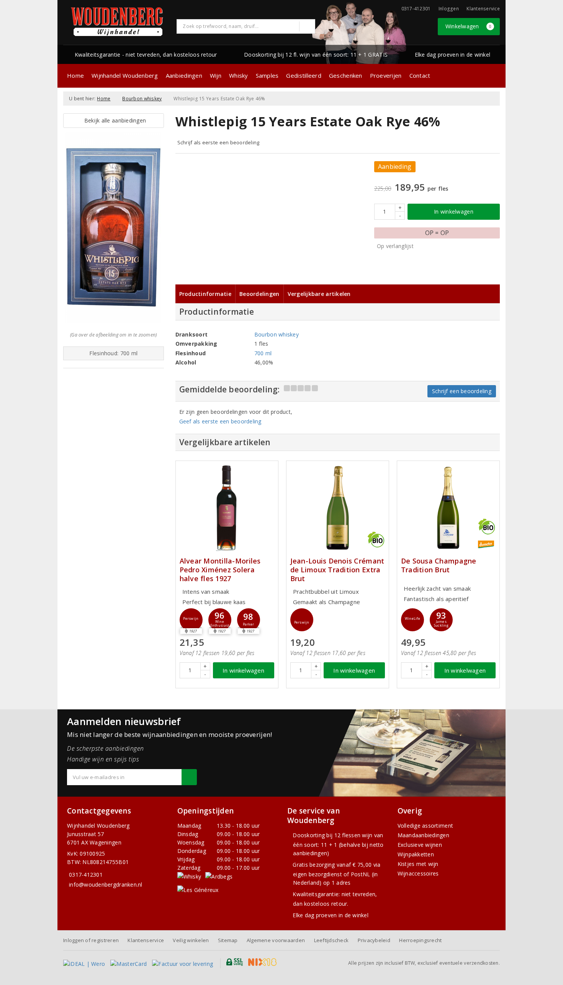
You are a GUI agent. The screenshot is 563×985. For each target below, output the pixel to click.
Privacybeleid (374, 940)
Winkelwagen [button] (468, 26)
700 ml (263, 353)
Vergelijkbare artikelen (319, 293)
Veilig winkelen (191, 940)
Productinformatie (205, 293)
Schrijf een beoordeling (461, 391)
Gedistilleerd (303, 75)
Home (75, 75)
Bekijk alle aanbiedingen (113, 120)
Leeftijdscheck (331, 940)
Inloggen (449, 8)
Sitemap (228, 940)
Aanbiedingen (184, 75)
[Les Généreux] (198, 889)
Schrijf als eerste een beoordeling (218, 142)
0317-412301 (86, 874)
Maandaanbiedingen (424, 835)
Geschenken (345, 75)
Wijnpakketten (416, 854)
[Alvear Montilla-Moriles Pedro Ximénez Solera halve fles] (227, 508)
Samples (267, 75)
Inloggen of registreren (91, 940)
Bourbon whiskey (142, 98)
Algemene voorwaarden (276, 940)
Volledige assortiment (425, 825)
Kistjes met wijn (418, 863)
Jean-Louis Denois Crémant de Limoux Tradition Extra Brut (337, 570)
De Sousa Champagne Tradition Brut (438, 565)
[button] (191, 619)
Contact (419, 75)
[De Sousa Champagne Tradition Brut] (448, 508)
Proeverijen (386, 75)
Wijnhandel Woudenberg (125, 75)
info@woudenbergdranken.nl (105, 884)
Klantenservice (483, 8)
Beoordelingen (259, 293)
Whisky (238, 75)
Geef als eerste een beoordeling (220, 421)
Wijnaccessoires (418, 873)
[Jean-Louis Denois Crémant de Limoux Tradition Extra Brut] (337, 508)
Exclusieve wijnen (420, 844)
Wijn (215, 75)
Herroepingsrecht (420, 940)
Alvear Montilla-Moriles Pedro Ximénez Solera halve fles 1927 (220, 570)
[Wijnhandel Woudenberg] (117, 21)
